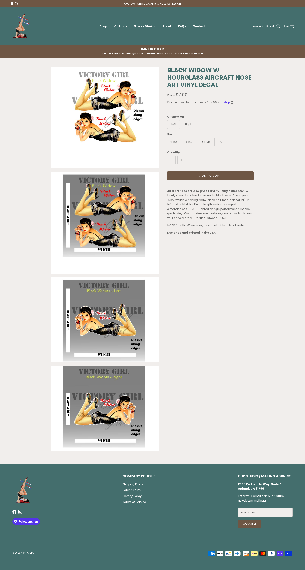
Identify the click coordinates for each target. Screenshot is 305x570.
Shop (103, 26)
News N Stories (144, 26)
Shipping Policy (132, 484)
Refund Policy (131, 490)
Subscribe (250, 524)
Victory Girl (27, 552)
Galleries (120, 26)
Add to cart (210, 176)
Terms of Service (134, 502)
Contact (199, 26)
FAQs (182, 26)
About (166, 26)
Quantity (173, 152)
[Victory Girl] (21, 26)
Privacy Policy (132, 496)
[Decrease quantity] (171, 160)
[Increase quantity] (192, 160)
